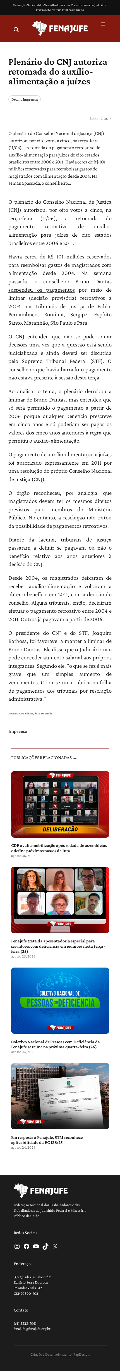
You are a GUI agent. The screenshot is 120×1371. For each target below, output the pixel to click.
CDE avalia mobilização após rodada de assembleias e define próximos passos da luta (59, 848)
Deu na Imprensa (24, 99)
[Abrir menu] (103, 24)
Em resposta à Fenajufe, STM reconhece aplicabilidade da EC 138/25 (47, 1140)
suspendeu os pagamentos (41, 289)
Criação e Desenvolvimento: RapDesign (59, 1354)
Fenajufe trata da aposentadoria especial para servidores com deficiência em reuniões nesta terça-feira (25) (58, 945)
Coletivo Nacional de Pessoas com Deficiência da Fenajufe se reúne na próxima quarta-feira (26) (55, 1044)
